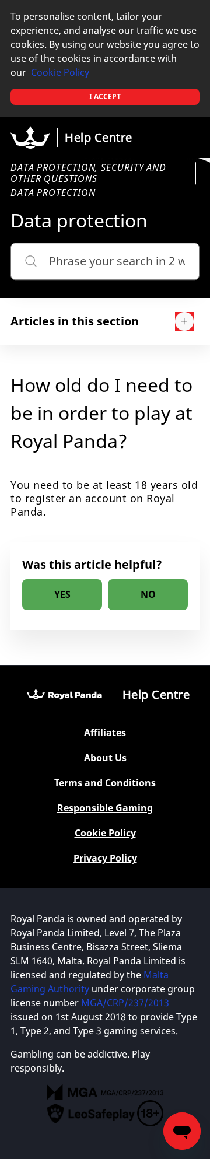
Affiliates (105, 732)
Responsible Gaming (105, 808)
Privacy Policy (105, 858)
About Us (105, 758)
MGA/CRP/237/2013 (125, 1002)
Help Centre (98, 137)
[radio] (62, 594)
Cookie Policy (60, 72)
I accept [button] (105, 96)
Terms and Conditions (105, 783)
